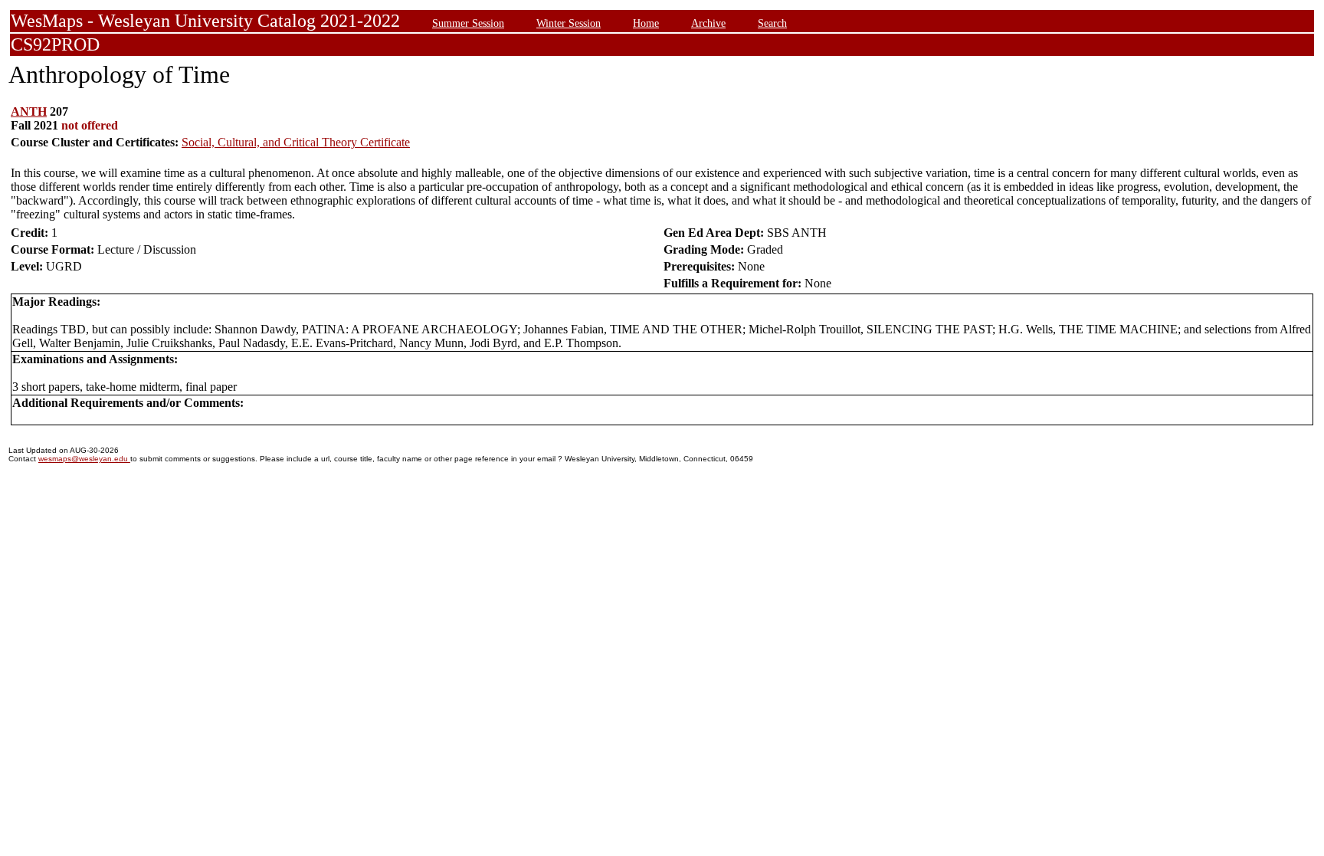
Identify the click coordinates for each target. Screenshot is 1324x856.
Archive (708, 23)
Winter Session (568, 23)
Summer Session (468, 23)
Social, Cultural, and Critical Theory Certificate (296, 142)
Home (646, 23)
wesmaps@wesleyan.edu (84, 458)
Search (772, 23)
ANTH (29, 111)
